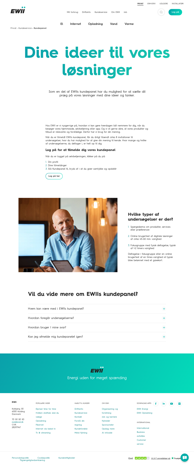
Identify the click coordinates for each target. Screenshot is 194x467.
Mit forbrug (72, 12)
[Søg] (161, 12)
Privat (140, 4)
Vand (113, 24)
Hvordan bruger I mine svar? (47, 327)
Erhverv (151, 4)
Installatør (177, 4)
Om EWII (115, 12)
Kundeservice (101, 12)
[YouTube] (171, 403)
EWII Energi (142, 409)
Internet (75, 24)
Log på (175, 12)
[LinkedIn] (163, 403)
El (61, 24)
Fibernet (40, 425)
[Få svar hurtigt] (185, 458)
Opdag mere (108, 429)
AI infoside (107, 433)
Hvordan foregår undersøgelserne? (51, 318)
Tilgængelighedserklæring (32, 460)
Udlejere (164, 4)
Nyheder (106, 421)
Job (125, 12)
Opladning (95, 24)
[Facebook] (155, 403)
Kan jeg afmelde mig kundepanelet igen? (55, 336)
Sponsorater (108, 425)
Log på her (54, 176)
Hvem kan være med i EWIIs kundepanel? (56, 308)
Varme (129, 24)
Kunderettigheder (66, 458)
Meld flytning (81, 433)
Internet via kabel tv (46, 429)
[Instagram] (179, 403)
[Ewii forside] (18, 10)
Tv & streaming (43, 433)
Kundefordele (81, 429)
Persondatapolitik (21, 458)
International (143, 428)
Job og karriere (109, 417)
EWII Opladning (144, 413)
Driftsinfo (86, 12)
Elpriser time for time (46, 409)
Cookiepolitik (44, 458)
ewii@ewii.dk (17, 422)
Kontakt (78, 417)
